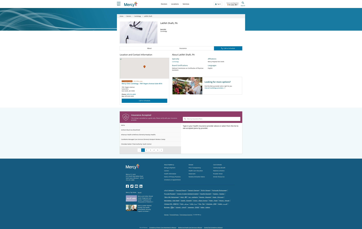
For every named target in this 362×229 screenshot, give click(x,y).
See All (139, 192)
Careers (166, 171)
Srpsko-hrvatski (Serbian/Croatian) (188, 194)
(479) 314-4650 (131, 94)
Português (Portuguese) (219, 190)
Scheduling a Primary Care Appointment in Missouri (162, 227)
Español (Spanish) (205, 194)
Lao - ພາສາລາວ (193, 197)
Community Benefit (219, 168)
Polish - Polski (213, 200)
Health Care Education (196, 171)
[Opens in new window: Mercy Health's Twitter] (131, 186)
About (149, 48)
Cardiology (137, 16)
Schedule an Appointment (172, 180)
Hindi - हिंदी (183, 197)
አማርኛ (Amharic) (169, 190)
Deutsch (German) (193, 190)
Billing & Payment (169, 168)
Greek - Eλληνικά (218, 197)
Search (243, 6)
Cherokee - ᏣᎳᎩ (211, 204)
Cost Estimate (217, 165)
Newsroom (192, 174)
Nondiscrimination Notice (197, 177)
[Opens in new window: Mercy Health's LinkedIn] (140, 186)
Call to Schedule (229, 48)
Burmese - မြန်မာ (169, 207)
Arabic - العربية (222, 204)
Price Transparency (195, 168)
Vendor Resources (219, 177)
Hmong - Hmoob (224, 200)
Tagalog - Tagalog (218, 194)
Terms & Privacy (174, 215)
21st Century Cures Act (186, 215)
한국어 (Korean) (206, 190)
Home (121, 16)
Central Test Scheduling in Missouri (213, 227)
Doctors (164, 4)
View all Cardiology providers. (214, 88)
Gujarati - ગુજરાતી (181, 207)
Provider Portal (217, 174)
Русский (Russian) (170, 194)
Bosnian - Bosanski (205, 197)
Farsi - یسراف (184, 204)
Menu (118, 5)
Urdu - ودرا (193, 204)
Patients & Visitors (219, 171)
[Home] (130, 4)
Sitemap (166, 215)
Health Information (170, 174)
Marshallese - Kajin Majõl (171, 200)
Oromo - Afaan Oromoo (200, 200)
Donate (191, 165)
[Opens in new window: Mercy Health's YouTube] (136, 186)
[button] (144, 66)
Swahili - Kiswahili (186, 200)
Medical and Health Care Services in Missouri (190, 227)
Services (186, 4)
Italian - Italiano (205, 207)
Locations (175, 4)
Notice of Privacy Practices (172, 177)
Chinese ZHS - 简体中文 (171, 204)
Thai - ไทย (201, 204)
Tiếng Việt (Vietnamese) (171, 197)
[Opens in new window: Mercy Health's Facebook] (127, 186)
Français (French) (181, 190)
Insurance (183, 48)
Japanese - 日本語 (193, 207)
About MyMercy (169, 165)
